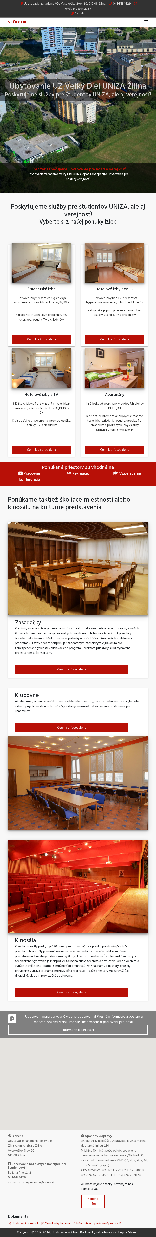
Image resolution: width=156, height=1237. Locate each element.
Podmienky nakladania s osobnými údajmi (108, 1232)
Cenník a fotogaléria (41, 339)
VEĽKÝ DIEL (18, 22)
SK (76, 13)
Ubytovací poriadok (25, 1223)
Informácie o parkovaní (78, 1030)
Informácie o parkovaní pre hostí (98, 1223)
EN (82, 13)
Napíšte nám (92, 1201)
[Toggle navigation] (146, 22)
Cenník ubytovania (57, 1223)
